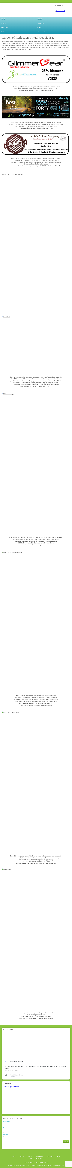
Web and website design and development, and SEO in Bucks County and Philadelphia (42, 1165)
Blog (39, 27)
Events (3, 23)
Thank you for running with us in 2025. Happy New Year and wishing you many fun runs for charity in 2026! (35, 1067)
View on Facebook (9, 1070)
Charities (40, 23)
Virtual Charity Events (11, 10)
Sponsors (4, 27)
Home (3, 19)
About (39, 19)
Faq (2, 31)
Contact (39, 1158)
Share (16, 1070)
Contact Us (41, 31)
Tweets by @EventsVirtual (11, 1086)
